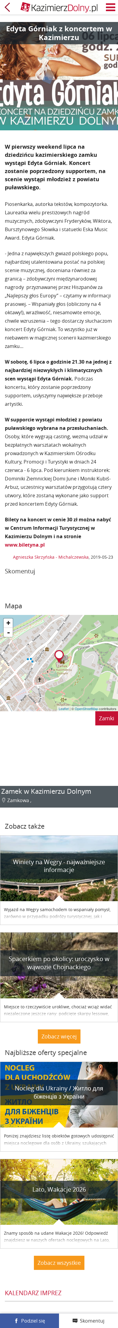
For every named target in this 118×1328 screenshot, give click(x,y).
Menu (110, 7)
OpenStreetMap (86, 708)
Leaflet (64, 708)
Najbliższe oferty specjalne (46, 1052)
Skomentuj (92, 1320)
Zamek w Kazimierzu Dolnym (46, 791)
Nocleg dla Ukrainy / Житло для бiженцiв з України (59, 1092)
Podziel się (33, 1320)
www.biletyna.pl (25, 544)
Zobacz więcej (59, 1036)
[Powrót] (7, 7)
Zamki (106, 718)
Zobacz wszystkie (59, 1262)
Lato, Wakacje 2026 (59, 1189)
